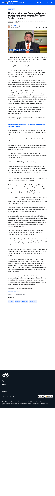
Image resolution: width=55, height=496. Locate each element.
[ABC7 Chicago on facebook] (3, 396)
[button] (3, 2)
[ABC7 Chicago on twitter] (7, 396)
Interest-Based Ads (6, 403)
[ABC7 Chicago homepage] (11, 2)
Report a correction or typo (13, 291)
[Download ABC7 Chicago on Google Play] (49, 396)
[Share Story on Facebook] (30, 27)
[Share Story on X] (33, 27)
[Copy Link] (46, 27)
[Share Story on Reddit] (36, 27)
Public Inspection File (15, 403)
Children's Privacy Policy (22, 401)
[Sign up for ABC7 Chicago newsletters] (14, 396)
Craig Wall (15, 26)
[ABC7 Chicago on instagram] (10, 396)
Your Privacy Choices (13, 401)
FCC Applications (23, 403)
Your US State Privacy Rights (33, 401)
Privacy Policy (5, 401)
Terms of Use (42, 401)
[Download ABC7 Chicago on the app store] (41, 396)
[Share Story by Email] (43, 27)
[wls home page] (5, 375)
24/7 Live (21, 2)
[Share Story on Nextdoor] (39, 27)
